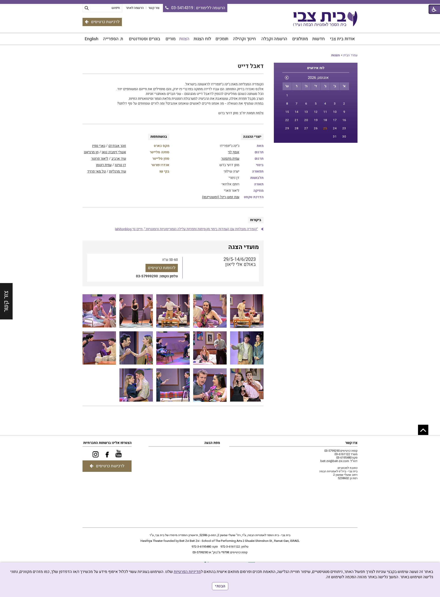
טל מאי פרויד (96, 171)
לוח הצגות (202, 39)
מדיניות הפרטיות (187, 572)
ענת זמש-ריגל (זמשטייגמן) (220, 197)
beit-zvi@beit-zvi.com (334, 461)
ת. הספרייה (113, 39)
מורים (170, 39)
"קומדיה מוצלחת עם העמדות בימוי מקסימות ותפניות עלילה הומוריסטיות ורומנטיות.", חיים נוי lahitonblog (186, 229)
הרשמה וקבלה (274, 39)
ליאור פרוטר (99, 158)
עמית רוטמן (104, 164)
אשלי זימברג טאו (114, 152)
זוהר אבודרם (117, 145)
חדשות (318, 39)
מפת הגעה (212, 442)
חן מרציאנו (91, 152)
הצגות (184, 39)
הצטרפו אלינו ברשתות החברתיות (107, 442)
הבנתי (220, 586)
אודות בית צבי (342, 39)
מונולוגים (300, 39)
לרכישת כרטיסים (105, 22)
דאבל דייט (251, 66)
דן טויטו (120, 164)
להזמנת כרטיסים (162, 268)
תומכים (221, 39)
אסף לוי (233, 152)
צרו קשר (351, 442)
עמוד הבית (350, 55)
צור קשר (6, 301)
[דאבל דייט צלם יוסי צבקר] (247, 311)
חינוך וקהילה (244, 39)
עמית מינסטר (230, 158)
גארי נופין (98, 145)
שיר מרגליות (117, 171)
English (91, 39)
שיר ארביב (118, 158)
